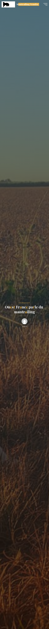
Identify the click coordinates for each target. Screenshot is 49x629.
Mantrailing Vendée (27, 4)
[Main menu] (45, 4)
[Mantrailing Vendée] (8, 4)
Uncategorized (24, 303)
